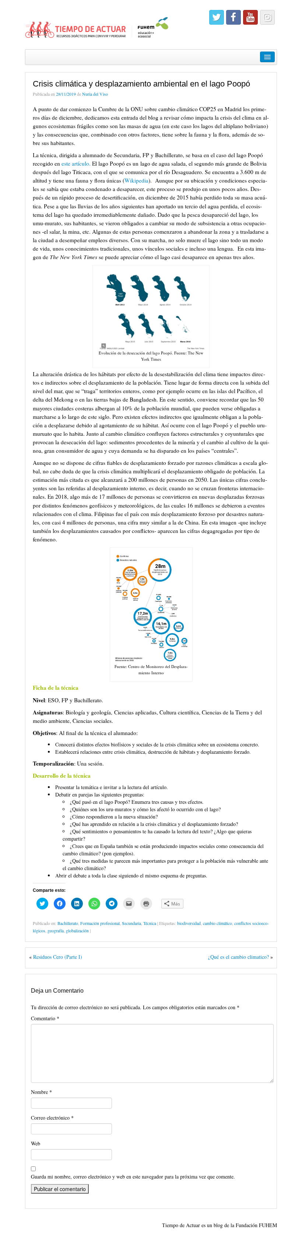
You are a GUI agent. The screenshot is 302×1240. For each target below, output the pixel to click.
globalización (77, 930)
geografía (56, 930)
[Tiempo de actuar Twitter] (216, 17)
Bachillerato (67, 923)
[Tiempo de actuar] (97, 23)
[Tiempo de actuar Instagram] (267, 17)
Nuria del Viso (95, 94)
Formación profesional (100, 923)
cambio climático (217, 923)
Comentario (45, 1018)
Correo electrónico (52, 1117)
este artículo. (76, 163)
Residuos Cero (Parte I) (57, 956)
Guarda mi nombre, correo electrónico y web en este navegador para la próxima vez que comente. (133, 1176)
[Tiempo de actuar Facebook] (233, 17)
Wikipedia (136, 180)
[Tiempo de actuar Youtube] (250, 17)
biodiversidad (189, 923)
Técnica (149, 923)
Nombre (41, 1091)
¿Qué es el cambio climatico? (238, 956)
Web (35, 1143)
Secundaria (131, 923)
